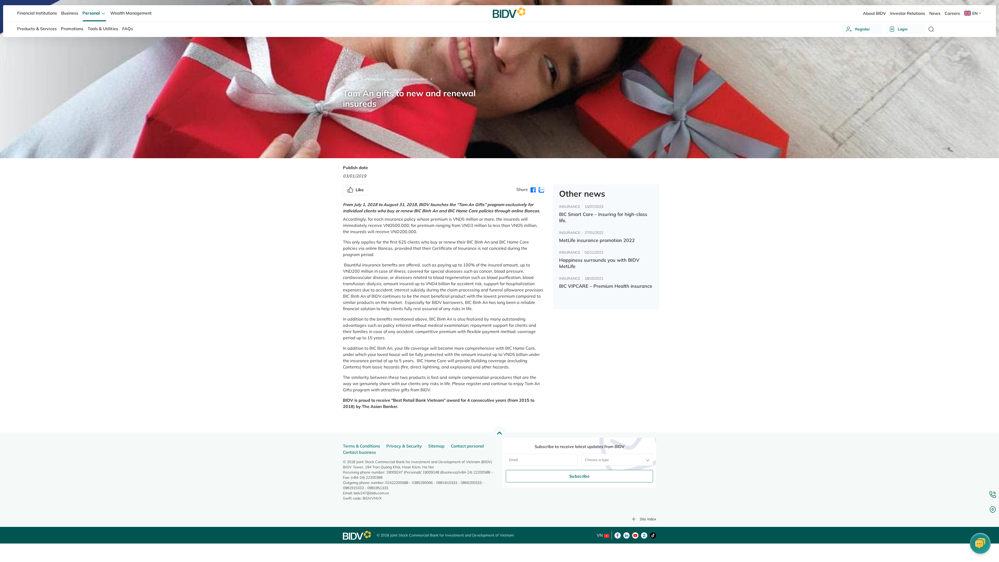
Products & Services (37, 28)
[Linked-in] (626, 535)
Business (69, 13)
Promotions (375, 79)
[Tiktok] (653, 535)
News (934, 13)
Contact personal (467, 446)
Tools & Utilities (103, 28)
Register (862, 29)
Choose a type (597, 459)
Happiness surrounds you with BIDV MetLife (599, 263)
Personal (350, 79)
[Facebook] (617, 535)
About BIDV (874, 13)
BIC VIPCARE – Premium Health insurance (605, 286)
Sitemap (436, 446)
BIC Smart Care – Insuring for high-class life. (603, 217)
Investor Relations (907, 13)
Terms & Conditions (361, 446)
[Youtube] (635, 535)
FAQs (127, 28)
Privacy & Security (404, 446)
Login (902, 29)
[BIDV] (357, 535)
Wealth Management (131, 13)
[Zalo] (644, 535)
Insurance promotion (410, 79)
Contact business (359, 452)
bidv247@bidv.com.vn (371, 493)
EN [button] (975, 13)
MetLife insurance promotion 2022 (597, 240)
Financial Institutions (37, 13)
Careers (952, 13)
